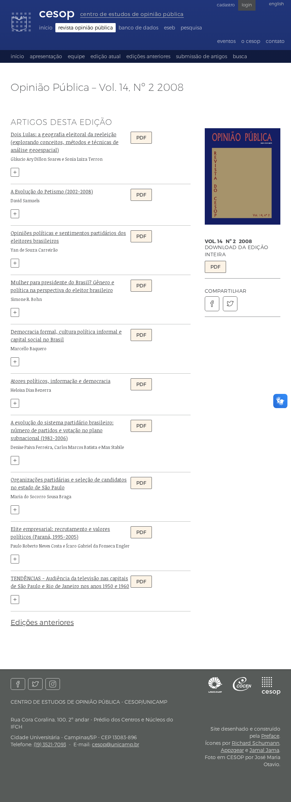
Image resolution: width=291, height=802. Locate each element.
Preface (270, 736)
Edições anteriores (42, 622)
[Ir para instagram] (52, 684)
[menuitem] (45, 27)
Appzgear (232, 750)
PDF (215, 267)
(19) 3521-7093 (50, 744)
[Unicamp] (215, 685)
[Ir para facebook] (18, 684)
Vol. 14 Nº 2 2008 (228, 241)
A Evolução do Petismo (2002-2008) (52, 191)
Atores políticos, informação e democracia (60, 381)
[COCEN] (242, 684)
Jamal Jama (264, 750)
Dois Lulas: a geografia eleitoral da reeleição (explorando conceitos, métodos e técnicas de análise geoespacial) (65, 142)
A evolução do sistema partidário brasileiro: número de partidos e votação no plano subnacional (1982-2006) (62, 430)
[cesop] (271, 686)
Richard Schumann (255, 743)
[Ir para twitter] (35, 684)
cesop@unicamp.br (115, 744)
